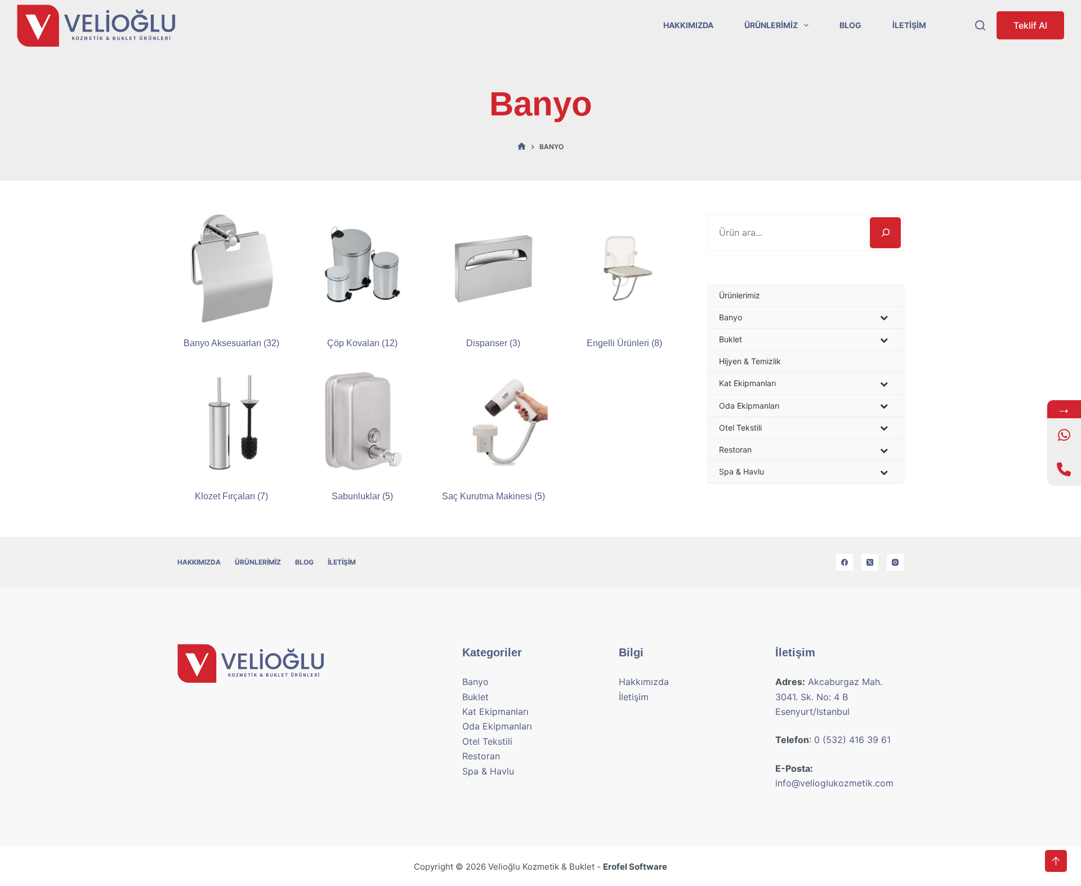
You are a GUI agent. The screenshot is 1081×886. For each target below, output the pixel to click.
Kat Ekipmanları (495, 711)
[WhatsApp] (1064, 435)
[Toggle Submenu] (884, 317)
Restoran (481, 756)
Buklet (475, 696)
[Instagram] (895, 562)
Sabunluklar (362, 496)
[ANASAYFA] (521, 146)
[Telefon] (1064, 469)
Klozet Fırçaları (231, 496)
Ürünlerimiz (771, 25)
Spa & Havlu (488, 771)
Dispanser (493, 343)
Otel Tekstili (487, 741)
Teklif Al (1030, 25)
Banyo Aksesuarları (231, 343)
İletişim (909, 25)
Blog (850, 25)
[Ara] (885, 232)
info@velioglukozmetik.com (834, 783)
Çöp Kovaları (362, 343)
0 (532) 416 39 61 (852, 739)
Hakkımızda (688, 25)
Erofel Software (635, 866)
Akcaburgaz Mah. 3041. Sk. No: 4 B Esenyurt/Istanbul (828, 696)
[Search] (980, 25)
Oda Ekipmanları (497, 726)
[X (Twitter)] (869, 562)
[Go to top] (1056, 861)
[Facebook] (844, 562)
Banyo (475, 681)
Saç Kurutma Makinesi (493, 496)
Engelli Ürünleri (624, 343)
